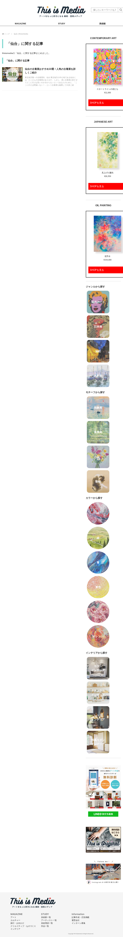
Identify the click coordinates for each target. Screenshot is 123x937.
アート (13, 917)
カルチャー (15, 920)
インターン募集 (78, 923)
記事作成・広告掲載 (80, 917)
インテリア (15, 929)
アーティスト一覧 (49, 920)
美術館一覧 (46, 917)
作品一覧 (45, 926)
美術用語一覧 (47, 923)
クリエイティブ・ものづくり (23, 926)
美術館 (102, 23)
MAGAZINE (20, 23)
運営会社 (76, 920)
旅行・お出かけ (17, 923)
